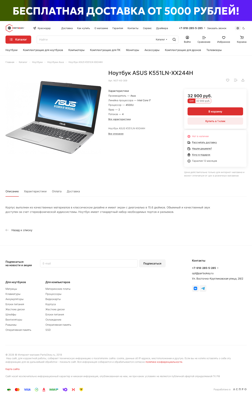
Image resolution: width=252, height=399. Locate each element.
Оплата (57, 191)
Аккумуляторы (14, 299)
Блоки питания (14, 304)
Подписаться (152, 263)
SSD (48, 329)
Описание (12, 191)
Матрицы (11, 288)
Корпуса (50, 304)
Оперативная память (18, 329)
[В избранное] (227, 80)
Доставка (73, 191)
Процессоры (53, 294)
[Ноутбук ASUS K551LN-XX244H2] (53, 117)
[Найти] (174, 40)
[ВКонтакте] (195, 288)
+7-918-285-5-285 (191, 28)
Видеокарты (53, 299)
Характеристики (35, 191)
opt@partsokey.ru (203, 273)
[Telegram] (203, 288)
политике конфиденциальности (164, 361)
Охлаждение (53, 319)
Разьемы (10, 324)
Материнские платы (57, 288)
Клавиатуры (12, 294)
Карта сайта (12, 369)
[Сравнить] (235, 80)
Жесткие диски (15, 309)
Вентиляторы (13, 319)
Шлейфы (10, 314)
